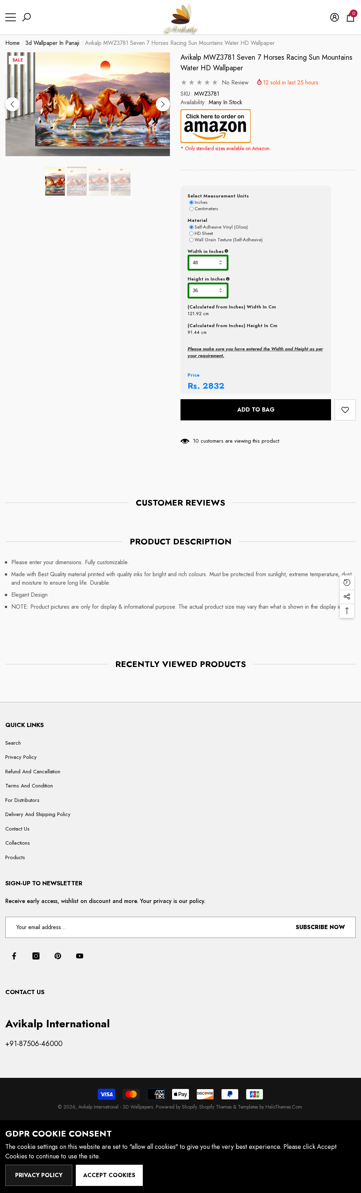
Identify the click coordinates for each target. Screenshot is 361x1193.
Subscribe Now (320, 927)
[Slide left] (12, 104)
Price (194, 375)
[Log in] (334, 17)
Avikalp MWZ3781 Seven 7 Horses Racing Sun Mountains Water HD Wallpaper (266, 62)
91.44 (194, 332)
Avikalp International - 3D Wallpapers (115, 1106)
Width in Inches (240, 251)
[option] (87, 104)
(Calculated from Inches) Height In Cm (232, 325)
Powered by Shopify (176, 1106)
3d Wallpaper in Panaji (52, 43)
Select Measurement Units (218, 196)
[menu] (10, 17)
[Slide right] (163, 104)
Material (197, 220)
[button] (26, 17)
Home (12, 43)
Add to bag (256, 410)
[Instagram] (36, 956)
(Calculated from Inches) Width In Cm (232, 306)
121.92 (195, 313)
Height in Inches (241, 279)
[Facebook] (14, 956)
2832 (214, 385)
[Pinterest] (58, 956)
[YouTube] (79, 956)
